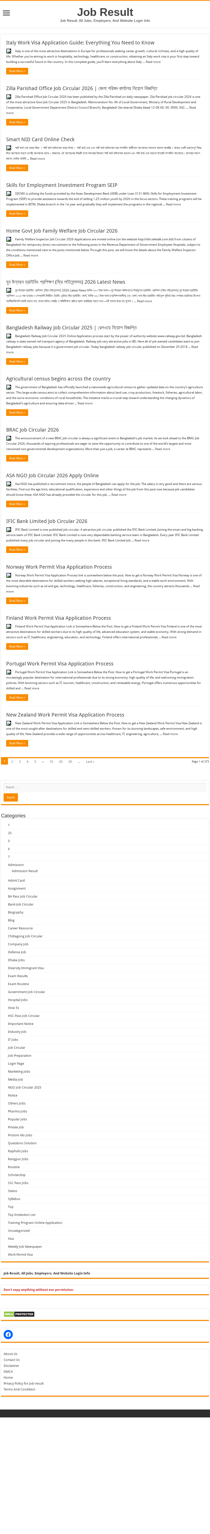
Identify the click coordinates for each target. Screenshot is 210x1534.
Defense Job (17, 952)
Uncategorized (19, 1231)
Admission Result (25, 871)
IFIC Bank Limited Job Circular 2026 (46, 521)
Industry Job (17, 1032)
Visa (11, 1239)
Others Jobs (17, 1103)
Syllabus (14, 1199)
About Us (10, 1354)
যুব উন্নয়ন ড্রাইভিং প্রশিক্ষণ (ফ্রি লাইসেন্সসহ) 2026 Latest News (65, 282)
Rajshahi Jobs (18, 1151)
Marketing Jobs (19, 1071)
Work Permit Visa (20, 1254)
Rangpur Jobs (18, 1159)
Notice (12, 1095)
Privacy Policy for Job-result (24, 1383)
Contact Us (12, 1360)
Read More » (17, 71)
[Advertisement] (105, 1453)
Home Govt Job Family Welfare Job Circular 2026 (62, 231)
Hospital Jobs (18, 1000)
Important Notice (21, 1024)
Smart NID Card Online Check (40, 139)
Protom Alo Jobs (20, 1135)
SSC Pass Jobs (18, 1183)
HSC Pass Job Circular (24, 1016)
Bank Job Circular (21, 904)
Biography (15, 912)
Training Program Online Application (35, 1223)
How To (13, 1008)
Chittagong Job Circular (25, 936)
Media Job (15, 1079)
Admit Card (16, 880)
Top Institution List (21, 1215)
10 (51, 762)
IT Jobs (13, 1040)
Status (12, 1191)
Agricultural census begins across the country (58, 379)
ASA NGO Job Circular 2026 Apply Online (52, 475)
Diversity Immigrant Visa (26, 968)
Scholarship (17, 1175)
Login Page (16, 1063)
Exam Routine (18, 984)
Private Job (16, 1127)
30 (70, 762)
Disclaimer (11, 1366)
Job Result (105, 12)
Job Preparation (20, 1055)
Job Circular (16, 1048)
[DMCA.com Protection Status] (19, 1314)
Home (8, 1377)
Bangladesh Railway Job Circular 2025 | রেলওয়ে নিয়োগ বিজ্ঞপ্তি (71, 328)
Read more (153, 62)
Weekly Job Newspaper (25, 1247)
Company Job (18, 944)
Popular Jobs (17, 1119)
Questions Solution (22, 1143)
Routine (14, 1167)
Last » (90, 762)
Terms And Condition (19, 1389)
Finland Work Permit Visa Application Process (58, 618)
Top (11, 1207)
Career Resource (20, 928)
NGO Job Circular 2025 (24, 1087)
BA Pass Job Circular (23, 896)
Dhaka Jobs (16, 960)
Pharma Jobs (17, 1111)
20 (60, 762)
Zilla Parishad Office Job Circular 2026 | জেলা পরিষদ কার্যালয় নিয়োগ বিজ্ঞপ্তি (81, 88)
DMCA (8, 1372)
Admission (16, 865)
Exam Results (18, 976)
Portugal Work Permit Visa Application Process (59, 664)
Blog (11, 920)
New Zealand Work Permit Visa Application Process (65, 715)
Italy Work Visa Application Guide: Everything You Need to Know (80, 43)
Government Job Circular (26, 992)
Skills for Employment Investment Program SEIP (62, 185)
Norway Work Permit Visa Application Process (59, 567)
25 (10, 833)
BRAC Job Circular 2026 (32, 430)
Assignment (17, 888)
